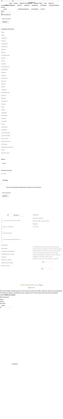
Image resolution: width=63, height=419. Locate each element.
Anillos (3, 35)
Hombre (3, 58)
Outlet (2, 150)
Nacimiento (4, 127)
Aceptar (12, 297)
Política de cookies (6, 260)
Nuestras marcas (5, 141)
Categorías (31, 2)
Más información (4, 297)
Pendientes (4, 46)
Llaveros (3, 75)
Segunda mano (5, 152)
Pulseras (3, 49)
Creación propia (5, 132)
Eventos (3, 104)
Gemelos (3, 72)
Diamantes (4, 130)
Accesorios (4, 144)
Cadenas (3, 63)
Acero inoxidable (5, 135)
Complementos (5, 55)
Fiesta (3, 124)
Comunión (4, 121)
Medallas (3, 98)
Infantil (3, 86)
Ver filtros (5, 180)
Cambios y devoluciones (8, 251)
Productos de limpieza (7, 147)
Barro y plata (4, 138)
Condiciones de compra (7, 254)
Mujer (2, 32)
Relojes (3, 52)
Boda (2, 107)
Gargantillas (4, 43)
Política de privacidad (7, 262)
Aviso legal (4, 248)
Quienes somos (5, 265)
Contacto (3, 257)
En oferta (3, 173)
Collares (3, 41)
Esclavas (3, 95)
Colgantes (4, 38)
